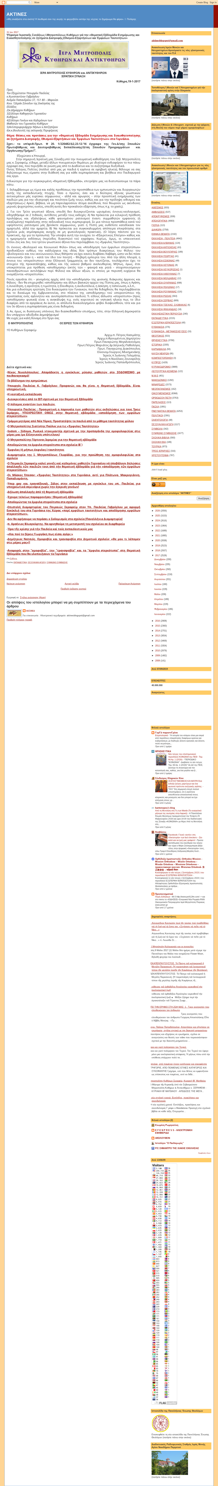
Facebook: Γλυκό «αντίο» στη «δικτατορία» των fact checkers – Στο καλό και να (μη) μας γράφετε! (185, 837)
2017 (158, 555)
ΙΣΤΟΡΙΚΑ (157, 344)
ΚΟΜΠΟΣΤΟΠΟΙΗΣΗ (162, 358)
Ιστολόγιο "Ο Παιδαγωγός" (169, 1143)
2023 (158, 525)
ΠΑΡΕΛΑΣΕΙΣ (159, 402)
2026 (158, 510)
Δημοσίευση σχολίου (17, 579)
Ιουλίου (158, 584)
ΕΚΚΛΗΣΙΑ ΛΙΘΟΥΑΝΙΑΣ (164, 274)
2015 (158, 625)
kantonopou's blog (165, 808)
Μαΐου (157, 594)
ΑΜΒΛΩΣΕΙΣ (158, 212)
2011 (158, 645)
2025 (158, 515)
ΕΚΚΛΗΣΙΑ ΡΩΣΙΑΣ (162, 296)
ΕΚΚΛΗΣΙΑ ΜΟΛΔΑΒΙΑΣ (164, 278)
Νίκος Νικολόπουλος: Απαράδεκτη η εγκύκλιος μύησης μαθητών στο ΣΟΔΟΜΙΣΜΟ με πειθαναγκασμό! (73, 373)
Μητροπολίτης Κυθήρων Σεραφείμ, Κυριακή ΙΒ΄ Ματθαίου (177, 1081)
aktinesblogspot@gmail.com (167, 40)
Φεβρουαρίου (161, 609)
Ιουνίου (158, 589)
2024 (158, 520)
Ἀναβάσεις (160, 832)
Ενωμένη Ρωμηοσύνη (166, 1125)
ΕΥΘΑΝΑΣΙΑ (158, 327)
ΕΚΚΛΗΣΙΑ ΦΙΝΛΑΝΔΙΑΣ (164, 309)
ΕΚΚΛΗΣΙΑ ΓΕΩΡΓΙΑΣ (163, 256)
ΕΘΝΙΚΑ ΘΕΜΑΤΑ (161, 234)
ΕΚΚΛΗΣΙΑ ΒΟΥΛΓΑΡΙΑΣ (164, 252)
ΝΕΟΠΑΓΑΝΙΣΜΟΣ (161, 389)
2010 (158, 650)
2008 (158, 660)
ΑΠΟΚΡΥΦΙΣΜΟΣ (160, 216)
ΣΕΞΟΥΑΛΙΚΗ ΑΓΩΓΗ (37, 562)
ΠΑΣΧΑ (155, 406)
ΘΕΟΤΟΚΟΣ (158, 336)
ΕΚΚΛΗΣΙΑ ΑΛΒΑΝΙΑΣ (163, 243)
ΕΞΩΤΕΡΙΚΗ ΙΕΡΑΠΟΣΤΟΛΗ (166, 322)
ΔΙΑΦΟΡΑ (157, 229)
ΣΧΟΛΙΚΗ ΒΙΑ (159, 442)
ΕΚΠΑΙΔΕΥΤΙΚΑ (20, 562)
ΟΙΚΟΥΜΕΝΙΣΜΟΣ (161, 393)
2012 (158, 640)
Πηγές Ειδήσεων (163, 897)
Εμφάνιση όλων (204, 1153)
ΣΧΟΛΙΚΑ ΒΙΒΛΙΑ (160, 437)
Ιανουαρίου (160, 614)
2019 (158, 545)
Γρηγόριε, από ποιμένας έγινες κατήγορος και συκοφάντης (178, 1064)
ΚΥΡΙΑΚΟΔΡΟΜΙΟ (161, 367)
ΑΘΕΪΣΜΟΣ (157, 207)
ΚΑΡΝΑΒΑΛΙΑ (159, 349)
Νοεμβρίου (159, 564)
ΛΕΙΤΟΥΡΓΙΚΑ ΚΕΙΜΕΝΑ (164, 371)
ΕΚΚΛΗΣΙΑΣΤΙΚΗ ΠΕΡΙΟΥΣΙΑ (167, 313)
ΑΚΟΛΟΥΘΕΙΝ (162, 1138)
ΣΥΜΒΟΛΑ (157, 429)
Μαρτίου (158, 604)
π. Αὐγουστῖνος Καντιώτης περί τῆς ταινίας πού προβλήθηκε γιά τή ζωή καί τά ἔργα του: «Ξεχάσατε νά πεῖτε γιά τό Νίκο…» (179, 926)
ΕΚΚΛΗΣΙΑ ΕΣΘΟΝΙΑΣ (163, 260)
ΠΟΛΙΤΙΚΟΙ (157, 415)
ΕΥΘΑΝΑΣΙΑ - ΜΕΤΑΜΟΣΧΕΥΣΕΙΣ (169, 331)
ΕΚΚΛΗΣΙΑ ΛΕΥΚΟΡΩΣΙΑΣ (165, 269)
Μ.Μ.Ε (155, 375)
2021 (158, 535)
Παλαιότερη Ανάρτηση (129, 583)
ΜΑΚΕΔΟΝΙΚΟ (159, 380)
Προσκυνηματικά (164, 894)
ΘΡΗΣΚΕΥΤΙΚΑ (159, 340)
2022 (158, 530)
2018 (158, 550)
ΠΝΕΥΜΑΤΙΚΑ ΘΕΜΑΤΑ (164, 411)
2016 (158, 621)
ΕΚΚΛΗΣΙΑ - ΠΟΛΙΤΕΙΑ (163, 238)
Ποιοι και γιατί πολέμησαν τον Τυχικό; (167, 1047)
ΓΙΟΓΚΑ (155, 225)
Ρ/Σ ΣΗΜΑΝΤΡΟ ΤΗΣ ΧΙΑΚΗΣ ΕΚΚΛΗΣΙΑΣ (177, 1148)
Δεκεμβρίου (160, 559)
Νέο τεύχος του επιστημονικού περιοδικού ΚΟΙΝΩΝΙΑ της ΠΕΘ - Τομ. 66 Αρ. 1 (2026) (185, 757)
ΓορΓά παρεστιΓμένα (166, 732)
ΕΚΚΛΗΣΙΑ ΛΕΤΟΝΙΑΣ (163, 265)
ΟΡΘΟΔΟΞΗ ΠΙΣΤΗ (162, 398)
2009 (158, 655)
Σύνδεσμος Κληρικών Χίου (169, 778)
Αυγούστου (160, 579)
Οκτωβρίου (160, 569)
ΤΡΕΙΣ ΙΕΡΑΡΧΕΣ (161, 451)
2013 (158, 635)
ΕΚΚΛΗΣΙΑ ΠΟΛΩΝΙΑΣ (163, 287)
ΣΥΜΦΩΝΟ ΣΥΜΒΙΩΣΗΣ (57, 562)
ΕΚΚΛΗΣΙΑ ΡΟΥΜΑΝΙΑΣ (164, 291)
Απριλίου (159, 599)
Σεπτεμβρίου (160, 574)
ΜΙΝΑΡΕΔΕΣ (158, 384)
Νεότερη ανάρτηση (16, 583)
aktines (30, 611)
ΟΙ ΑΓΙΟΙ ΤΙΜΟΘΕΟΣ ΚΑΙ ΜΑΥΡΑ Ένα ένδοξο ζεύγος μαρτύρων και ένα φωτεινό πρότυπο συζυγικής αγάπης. (185, 784)
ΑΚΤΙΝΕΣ (16, 14)
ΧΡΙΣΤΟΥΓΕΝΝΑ (160, 455)
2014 (158, 630)
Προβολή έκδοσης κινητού (73, 589)
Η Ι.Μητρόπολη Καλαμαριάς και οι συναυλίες (171, 946)
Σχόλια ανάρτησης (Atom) (33, 597)
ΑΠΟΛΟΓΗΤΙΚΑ (159, 221)
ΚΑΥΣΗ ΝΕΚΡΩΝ (160, 353)
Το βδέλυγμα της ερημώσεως (27, 380)
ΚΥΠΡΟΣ (156, 362)
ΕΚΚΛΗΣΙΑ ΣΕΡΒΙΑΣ (162, 300)
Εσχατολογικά (161, 735)
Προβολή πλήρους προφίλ (19, 620)
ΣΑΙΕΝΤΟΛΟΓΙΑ (160, 420)
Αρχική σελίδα (72, 583)
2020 (158, 540)
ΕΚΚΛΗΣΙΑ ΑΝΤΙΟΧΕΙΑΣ (164, 247)
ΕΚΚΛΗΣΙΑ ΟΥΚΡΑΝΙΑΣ (164, 283)
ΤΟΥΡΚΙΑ (156, 446)
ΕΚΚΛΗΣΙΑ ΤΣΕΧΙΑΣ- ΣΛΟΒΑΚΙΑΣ (169, 305)
